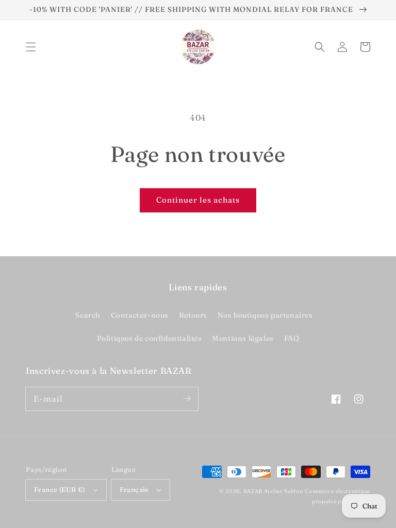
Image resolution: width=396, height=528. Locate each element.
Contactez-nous (140, 315)
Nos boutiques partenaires (265, 315)
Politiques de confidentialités (149, 338)
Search (88, 315)
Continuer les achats (198, 200)
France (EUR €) (59, 489)
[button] (31, 47)
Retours (193, 315)
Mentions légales (243, 338)
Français (134, 489)
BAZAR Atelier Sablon (273, 491)
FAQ (292, 338)
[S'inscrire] (186, 398)
